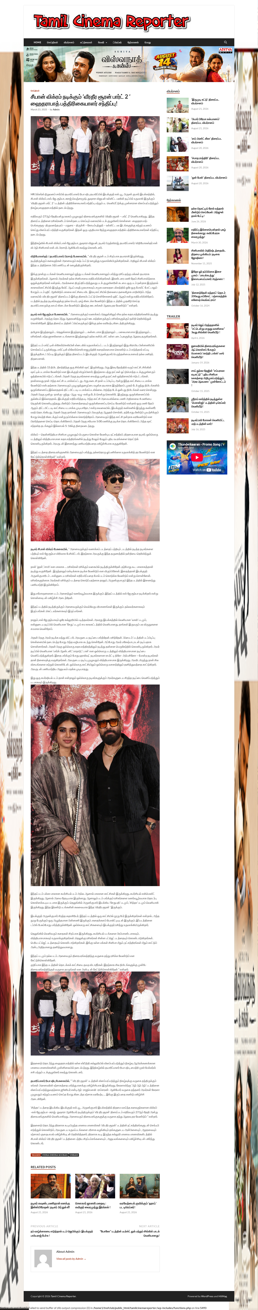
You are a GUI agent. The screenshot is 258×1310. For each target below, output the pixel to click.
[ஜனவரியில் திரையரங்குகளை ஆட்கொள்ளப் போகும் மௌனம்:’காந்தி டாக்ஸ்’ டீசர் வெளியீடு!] (178, 346)
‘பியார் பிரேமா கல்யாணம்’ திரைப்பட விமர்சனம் (205, 120)
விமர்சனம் (69, 42)
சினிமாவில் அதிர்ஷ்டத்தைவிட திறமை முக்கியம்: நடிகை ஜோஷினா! (208, 254)
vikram (74, 1155)
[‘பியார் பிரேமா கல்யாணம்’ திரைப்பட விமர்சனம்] (178, 119)
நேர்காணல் (133, 42)
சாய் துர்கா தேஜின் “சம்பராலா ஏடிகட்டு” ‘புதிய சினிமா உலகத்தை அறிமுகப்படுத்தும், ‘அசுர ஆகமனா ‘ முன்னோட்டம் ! (208, 378)
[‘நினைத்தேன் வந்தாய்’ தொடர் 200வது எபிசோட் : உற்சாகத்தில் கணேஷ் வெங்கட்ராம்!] (178, 293)
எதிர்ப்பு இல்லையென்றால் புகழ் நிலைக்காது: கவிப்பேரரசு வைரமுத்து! (208, 233)
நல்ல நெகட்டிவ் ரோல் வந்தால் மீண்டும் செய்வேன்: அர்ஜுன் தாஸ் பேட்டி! (207, 212)
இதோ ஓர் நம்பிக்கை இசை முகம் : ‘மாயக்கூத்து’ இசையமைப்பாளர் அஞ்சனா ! (207, 275)
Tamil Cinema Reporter (63, 1296)
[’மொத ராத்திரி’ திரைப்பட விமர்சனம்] (178, 158)
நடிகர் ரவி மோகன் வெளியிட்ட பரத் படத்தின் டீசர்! (208, 421)
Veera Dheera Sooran (55, 1155)
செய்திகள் (52, 42)
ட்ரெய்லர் (117, 42)
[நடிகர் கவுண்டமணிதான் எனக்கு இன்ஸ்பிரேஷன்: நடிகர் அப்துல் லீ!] (51, 1187)
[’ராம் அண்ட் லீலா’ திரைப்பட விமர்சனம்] (178, 138)
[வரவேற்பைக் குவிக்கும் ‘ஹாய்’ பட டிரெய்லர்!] (140, 1187)
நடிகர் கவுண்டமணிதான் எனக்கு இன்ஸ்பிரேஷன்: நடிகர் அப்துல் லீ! (50, 1205)
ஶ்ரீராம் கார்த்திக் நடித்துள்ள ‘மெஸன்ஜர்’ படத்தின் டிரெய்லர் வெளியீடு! (208, 402)
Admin (56, 109)
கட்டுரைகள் (86, 42)
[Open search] (225, 42)
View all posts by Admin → (71, 1258)
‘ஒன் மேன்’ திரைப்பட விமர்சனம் (209, 177)
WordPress (207, 1296)
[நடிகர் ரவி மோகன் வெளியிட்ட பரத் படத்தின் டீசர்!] (178, 420)
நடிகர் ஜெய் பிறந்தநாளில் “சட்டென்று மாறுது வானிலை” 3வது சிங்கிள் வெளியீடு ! (208, 328)
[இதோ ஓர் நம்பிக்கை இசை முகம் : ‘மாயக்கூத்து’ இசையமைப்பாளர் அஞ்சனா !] (178, 271)
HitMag (223, 1296)
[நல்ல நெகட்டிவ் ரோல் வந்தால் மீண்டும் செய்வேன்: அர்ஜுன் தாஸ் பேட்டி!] (178, 208)
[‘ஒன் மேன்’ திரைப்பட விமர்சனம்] (178, 177)
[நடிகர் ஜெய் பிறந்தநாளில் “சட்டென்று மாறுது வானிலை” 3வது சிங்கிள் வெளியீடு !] (178, 325)
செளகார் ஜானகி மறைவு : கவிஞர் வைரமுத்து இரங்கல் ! (93, 1205)
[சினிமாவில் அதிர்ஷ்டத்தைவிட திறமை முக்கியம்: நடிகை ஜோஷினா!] (178, 250)
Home (37, 42)
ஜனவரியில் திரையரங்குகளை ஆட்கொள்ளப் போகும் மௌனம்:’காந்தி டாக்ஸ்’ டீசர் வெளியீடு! (208, 351)
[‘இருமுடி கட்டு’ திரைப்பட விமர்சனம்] (178, 99)
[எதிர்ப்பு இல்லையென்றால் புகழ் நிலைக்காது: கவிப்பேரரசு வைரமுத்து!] (178, 229)
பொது (148, 42)
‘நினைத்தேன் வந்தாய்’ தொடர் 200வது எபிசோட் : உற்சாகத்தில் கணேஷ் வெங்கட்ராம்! (209, 296)
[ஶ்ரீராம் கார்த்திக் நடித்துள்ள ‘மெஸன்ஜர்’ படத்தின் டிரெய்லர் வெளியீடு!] (178, 399)
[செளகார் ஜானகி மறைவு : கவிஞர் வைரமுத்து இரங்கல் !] (95, 1187)
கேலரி (101, 42)
